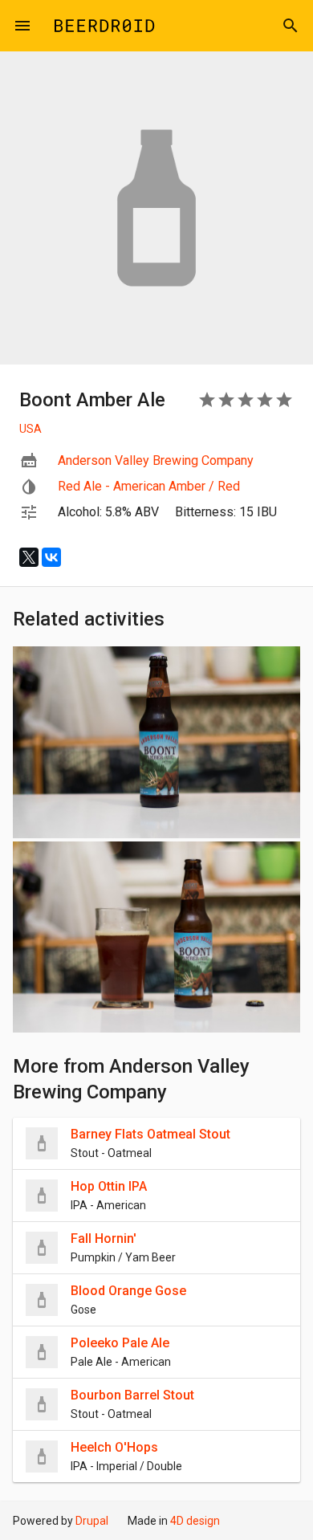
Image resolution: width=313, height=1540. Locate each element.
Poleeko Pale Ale (120, 1343)
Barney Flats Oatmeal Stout (150, 1134)
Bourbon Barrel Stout (132, 1395)
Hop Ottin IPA (109, 1186)
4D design (195, 1520)
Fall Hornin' (103, 1238)
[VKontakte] (51, 557)
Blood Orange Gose (128, 1290)
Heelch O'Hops (114, 1447)
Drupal (91, 1520)
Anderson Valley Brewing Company (156, 460)
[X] (29, 557)
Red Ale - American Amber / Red (149, 486)
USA (30, 428)
